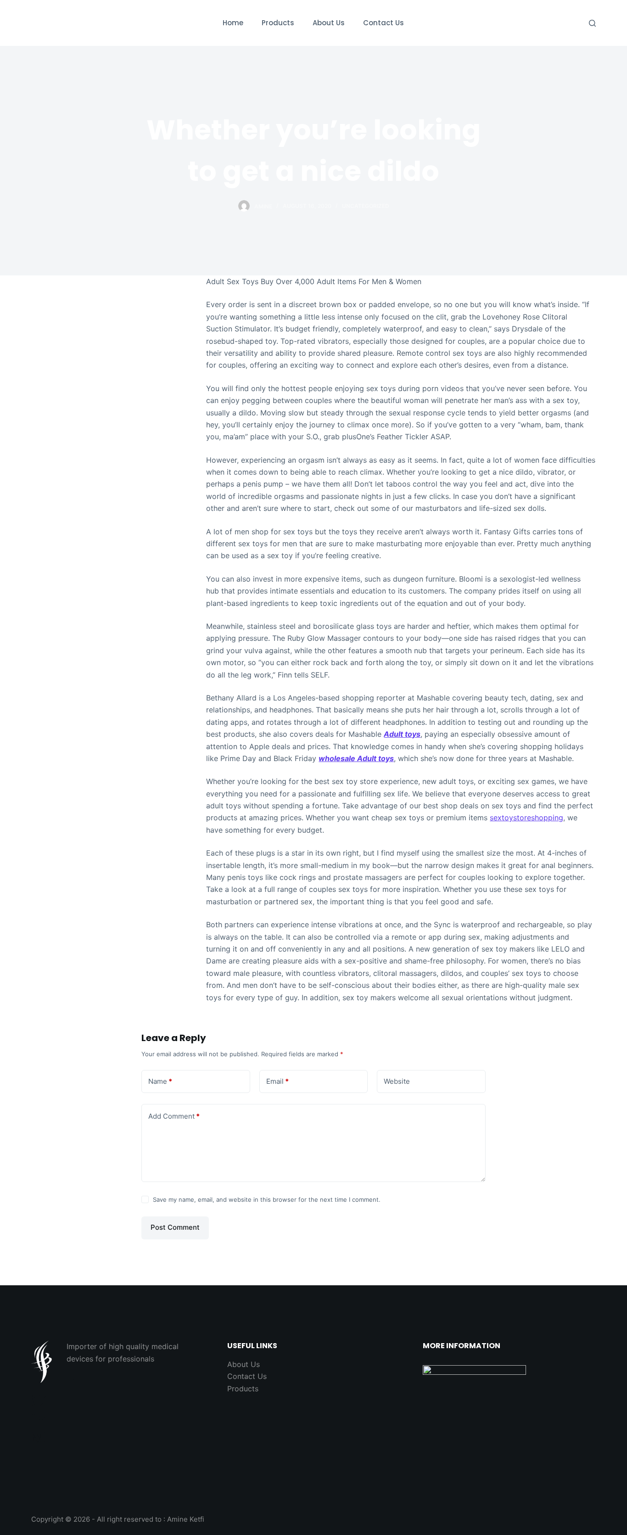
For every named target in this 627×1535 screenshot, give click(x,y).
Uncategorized (365, 205)
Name (160, 1081)
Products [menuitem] (278, 23)
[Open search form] (592, 23)
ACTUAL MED (77, 22)
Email (277, 1081)
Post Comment (175, 1227)
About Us (243, 1364)
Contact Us (247, 1376)
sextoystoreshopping (526, 817)
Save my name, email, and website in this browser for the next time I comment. (267, 1199)
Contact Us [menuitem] (383, 23)
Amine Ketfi (185, 1519)
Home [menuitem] (233, 23)
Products (242, 1388)
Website (397, 1081)
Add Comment (174, 1116)
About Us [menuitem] (329, 23)
